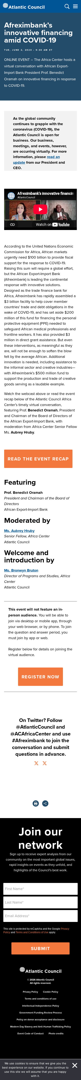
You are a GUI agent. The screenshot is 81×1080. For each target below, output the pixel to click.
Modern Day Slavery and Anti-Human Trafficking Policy (40, 1026)
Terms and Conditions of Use (32, 932)
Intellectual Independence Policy (40, 1005)
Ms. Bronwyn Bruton (21, 570)
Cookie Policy (50, 991)
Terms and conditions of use (40, 998)
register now (41, 676)
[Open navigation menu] (75, 6)
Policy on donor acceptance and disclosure (41, 1019)
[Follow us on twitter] (36, 763)
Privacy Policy (30, 991)
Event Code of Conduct (30, 1033)
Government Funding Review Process (40, 1012)
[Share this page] (45, 803)
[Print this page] (36, 803)
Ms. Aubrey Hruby (19, 530)
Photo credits (56, 1033)
